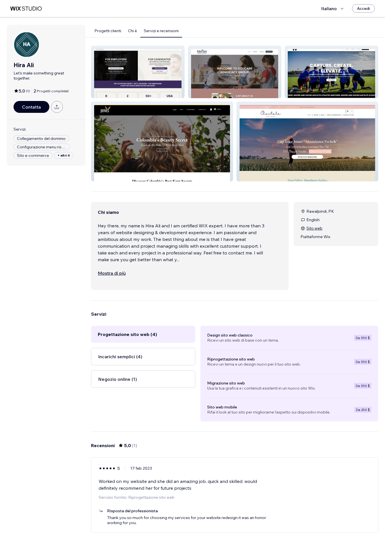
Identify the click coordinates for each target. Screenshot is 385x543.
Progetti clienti (107, 30)
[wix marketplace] (26, 8)
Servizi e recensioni (161, 30)
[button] (138, 72)
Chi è (132, 30)
